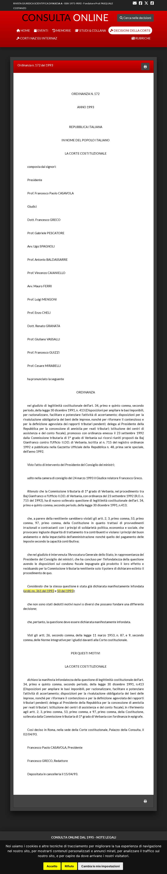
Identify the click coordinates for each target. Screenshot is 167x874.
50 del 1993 (65, 591)
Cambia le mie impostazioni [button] (100, 866)
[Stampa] (145, 66)
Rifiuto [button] (69, 866)
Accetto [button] (52, 866)
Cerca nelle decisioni (137, 18)
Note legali (106, 837)
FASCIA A (57, 3)
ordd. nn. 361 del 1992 (39, 591)
